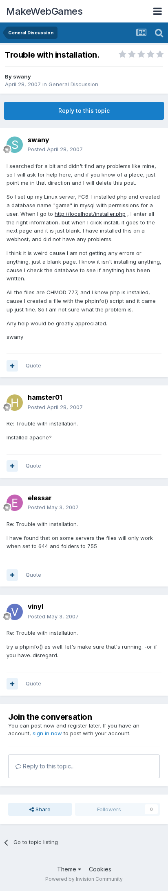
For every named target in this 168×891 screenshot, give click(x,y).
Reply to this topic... (48, 766)
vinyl (35, 606)
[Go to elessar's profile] (15, 503)
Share (42, 809)
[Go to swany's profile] (15, 145)
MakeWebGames (44, 11)
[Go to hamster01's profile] (15, 402)
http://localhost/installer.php (90, 213)
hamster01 (45, 397)
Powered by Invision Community (84, 879)
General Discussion (73, 84)
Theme (67, 869)
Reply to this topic (84, 110)
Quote (33, 365)
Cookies (100, 869)
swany (22, 76)
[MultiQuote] (12, 366)
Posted (55, 149)
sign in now (47, 733)
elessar (40, 498)
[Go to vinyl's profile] (15, 612)
